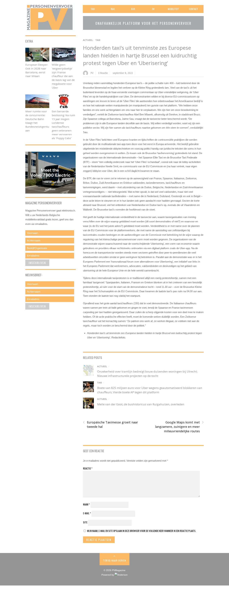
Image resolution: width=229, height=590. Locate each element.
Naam (86, 504)
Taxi (93, 9)
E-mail (87, 513)
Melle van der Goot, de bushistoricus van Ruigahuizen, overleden (140, 404)
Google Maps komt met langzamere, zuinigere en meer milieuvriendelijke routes (179, 426)
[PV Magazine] (50, 29)
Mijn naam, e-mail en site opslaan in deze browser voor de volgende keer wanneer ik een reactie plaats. (141, 531)
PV (92, 73)
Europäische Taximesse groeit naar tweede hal (110, 424)
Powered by (108, 575)
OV (153, 9)
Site (85, 522)
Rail (113, 9)
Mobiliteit (173, 9)
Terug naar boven (114, 560)
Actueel (88, 40)
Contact (193, 9)
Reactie (87, 468)
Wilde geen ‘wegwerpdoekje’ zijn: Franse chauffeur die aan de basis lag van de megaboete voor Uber (63, 76)
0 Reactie (103, 73)
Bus (133, 9)
